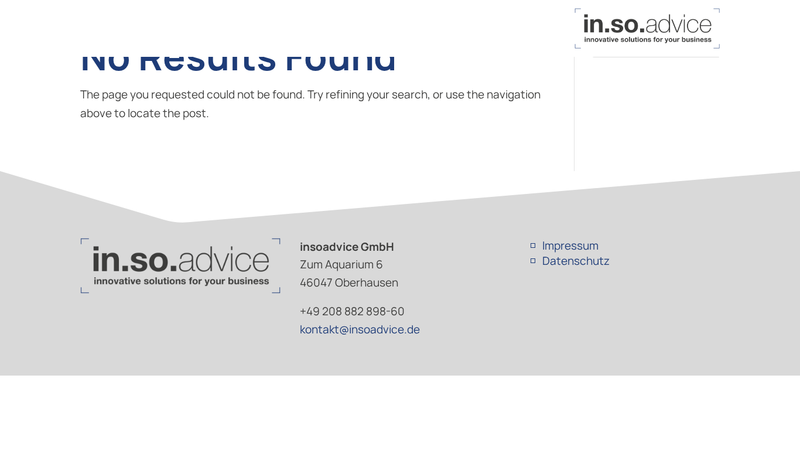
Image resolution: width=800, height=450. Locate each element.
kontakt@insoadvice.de (360, 329)
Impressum (570, 245)
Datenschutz (576, 260)
